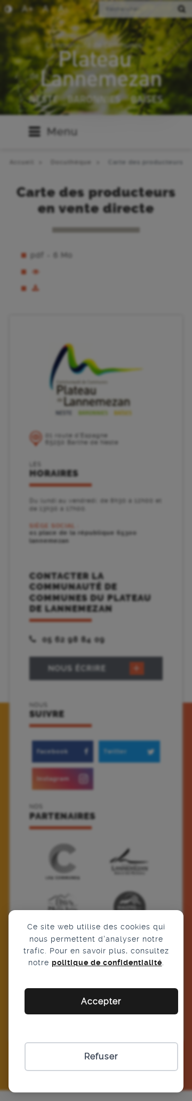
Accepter (101, 1001)
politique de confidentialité (107, 962)
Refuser (101, 1056)
